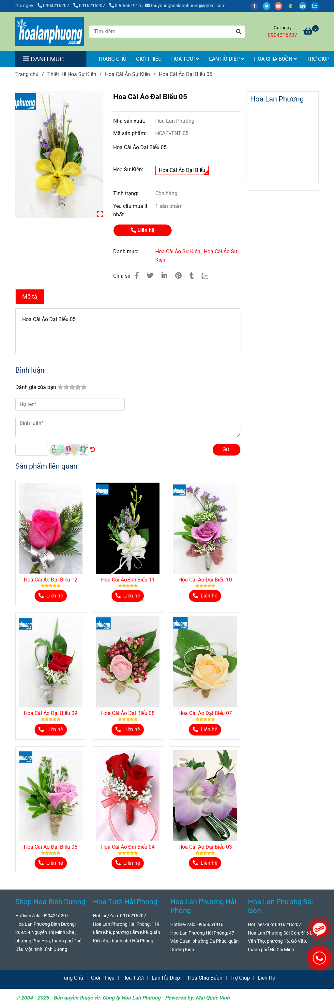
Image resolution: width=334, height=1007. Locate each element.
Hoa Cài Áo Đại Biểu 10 (205, 580)
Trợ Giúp (240, 978)
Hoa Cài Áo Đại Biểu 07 (205, 713)
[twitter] (269, 5)
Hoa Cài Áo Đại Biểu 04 (128, 847)
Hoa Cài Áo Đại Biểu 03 (205, 847)
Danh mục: (126, 251)
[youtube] (281, 5)
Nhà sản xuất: (129, 121)
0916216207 (92, 5)
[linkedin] (305, 5)
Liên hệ (145, 230)
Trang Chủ (112, 59)
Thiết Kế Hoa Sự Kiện (71, 74)
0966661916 (128, 5)
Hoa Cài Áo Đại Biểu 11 (128, 580)
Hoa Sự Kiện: (128, 169)
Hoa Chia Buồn (274, 59)
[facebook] (256, 5)
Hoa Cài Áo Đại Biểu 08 (128, 713)
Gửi (226, 449)
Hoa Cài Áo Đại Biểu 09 (50, 713)
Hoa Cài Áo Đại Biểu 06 (50, 847)
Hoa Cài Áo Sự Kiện (127, 74)
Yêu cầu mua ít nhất (130, 210)
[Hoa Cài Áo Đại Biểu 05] (49, 31)
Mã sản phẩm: (130, 133)
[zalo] (316, 5)
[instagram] (293, 5)
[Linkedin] (164, 276)
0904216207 (56, 5)
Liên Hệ (266, 978)
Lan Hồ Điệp (225, 59)
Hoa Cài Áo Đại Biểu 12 (50, 580)
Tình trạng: (126, 193)
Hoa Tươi (183, 59)
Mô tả (29, 296)
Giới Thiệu (148, 59)
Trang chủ (26, 74)
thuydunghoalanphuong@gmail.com (188, 5)
